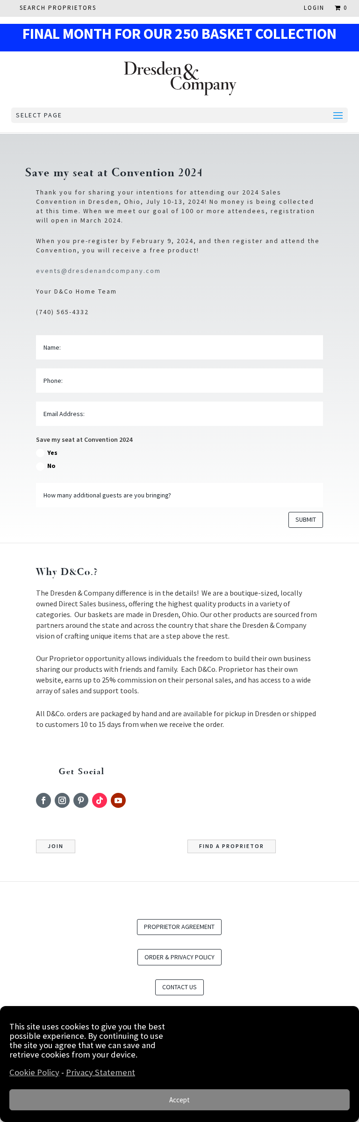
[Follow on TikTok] (99, 800)
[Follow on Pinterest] (80, 800)
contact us (179, 987)
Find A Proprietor (231, 845)
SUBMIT (305, 519)
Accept (179, 1099)
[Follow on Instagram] (62, 800)
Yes (52, 452)
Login (314, 8)
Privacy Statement (100, 1072)
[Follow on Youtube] (118, 800)
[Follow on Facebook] (43, 800)
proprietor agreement (179, 926)
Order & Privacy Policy (179, 957)
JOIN (56, 845)
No (51, 465)
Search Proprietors (58, 8)
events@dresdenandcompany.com (98, 270)
